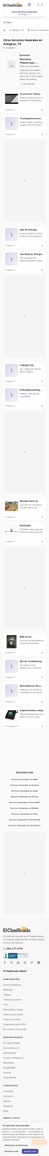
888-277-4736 (15, 948)
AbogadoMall (9, 1067)
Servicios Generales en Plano (24, 814)
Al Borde (7, 1072)
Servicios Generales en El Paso (24, 796)
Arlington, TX (18, 30)
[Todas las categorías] (29, 5)
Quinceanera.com (11, 1048)
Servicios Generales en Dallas (24, 779)
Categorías (8, 1106)
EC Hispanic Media (11, 1043)
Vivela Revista (9, 1077)
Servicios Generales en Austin (24, 791)
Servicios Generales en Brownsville (24, 820)
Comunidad (8, 1091)
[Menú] (40, 5)
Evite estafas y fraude (13, 1009)
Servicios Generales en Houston (24, 785)
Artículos (7, 1101)
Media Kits (8, 990)
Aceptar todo (30, 1151)
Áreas (5, 1111)
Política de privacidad (13, 1014)
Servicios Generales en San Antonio (24, 825)
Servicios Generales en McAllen (24, 808)
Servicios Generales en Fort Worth (24, 802)
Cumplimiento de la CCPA (14, 1024)
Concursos (8, 1096)
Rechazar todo (11, 1151)
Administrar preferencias (16, 1145)
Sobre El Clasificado (12, 985)
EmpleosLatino (9, 1053)
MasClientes (8, 1063)
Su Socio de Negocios (13, 1058)
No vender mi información (14, 1029)
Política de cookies (11, 1019)
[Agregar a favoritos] (42, 110)
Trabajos (7, 995)
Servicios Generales (39, 30)
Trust (5, 1004)
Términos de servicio (12, 999)
